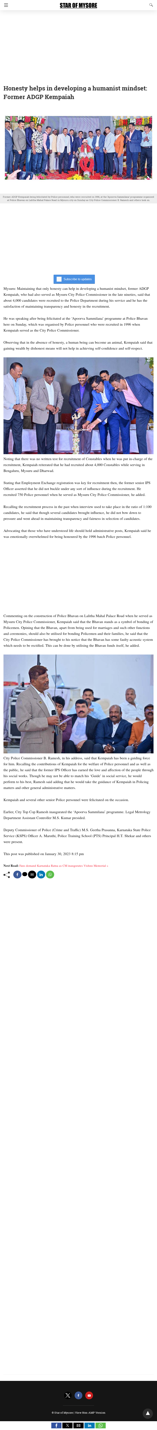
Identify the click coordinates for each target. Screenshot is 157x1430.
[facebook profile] (78, 1395)
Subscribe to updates (78, 279)
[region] (78, 46)
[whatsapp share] (50, 874)
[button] (56, 1425)
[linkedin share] (41, 874)
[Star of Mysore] (78, 3)
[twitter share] (24, 874)
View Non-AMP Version (90, 1412)
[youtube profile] (89, 1395)
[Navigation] (5, 5)
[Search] (150, 5)
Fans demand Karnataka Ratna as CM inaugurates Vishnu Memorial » (63, 865)
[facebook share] (17, 874)
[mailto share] (32, 874)
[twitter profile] (68, 1395)
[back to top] (148, 1414)
